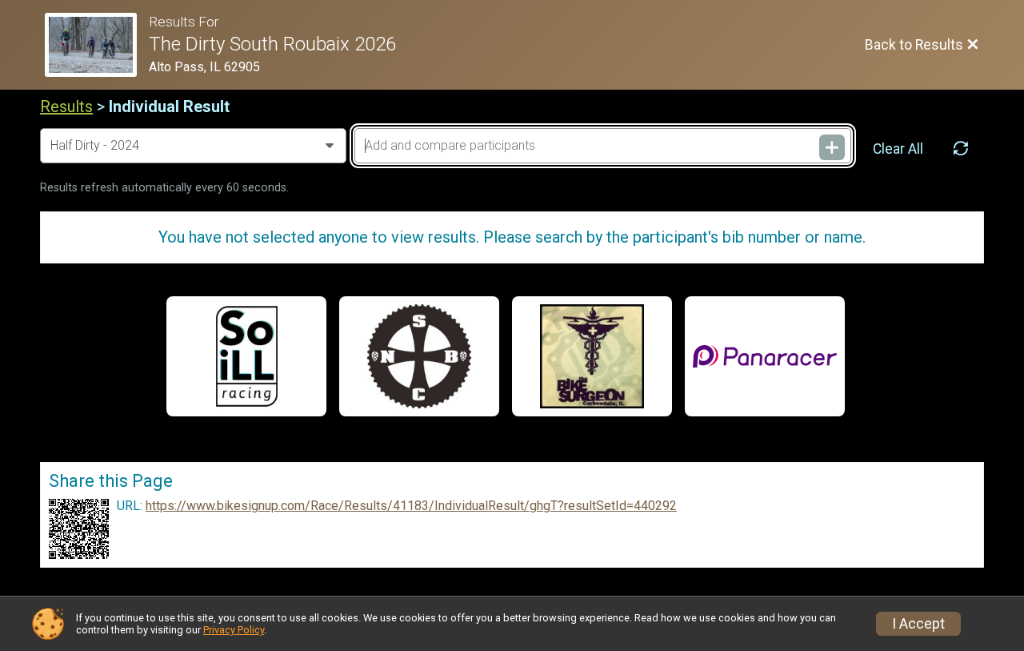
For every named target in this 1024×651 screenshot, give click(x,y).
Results (66, 106)
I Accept (918, 624)
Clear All (898, 149)
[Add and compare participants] (832, 147)
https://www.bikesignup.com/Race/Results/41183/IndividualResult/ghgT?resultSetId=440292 (411, 506)
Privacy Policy (233, 630)
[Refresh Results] (961, 149)
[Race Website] (97, 45)
